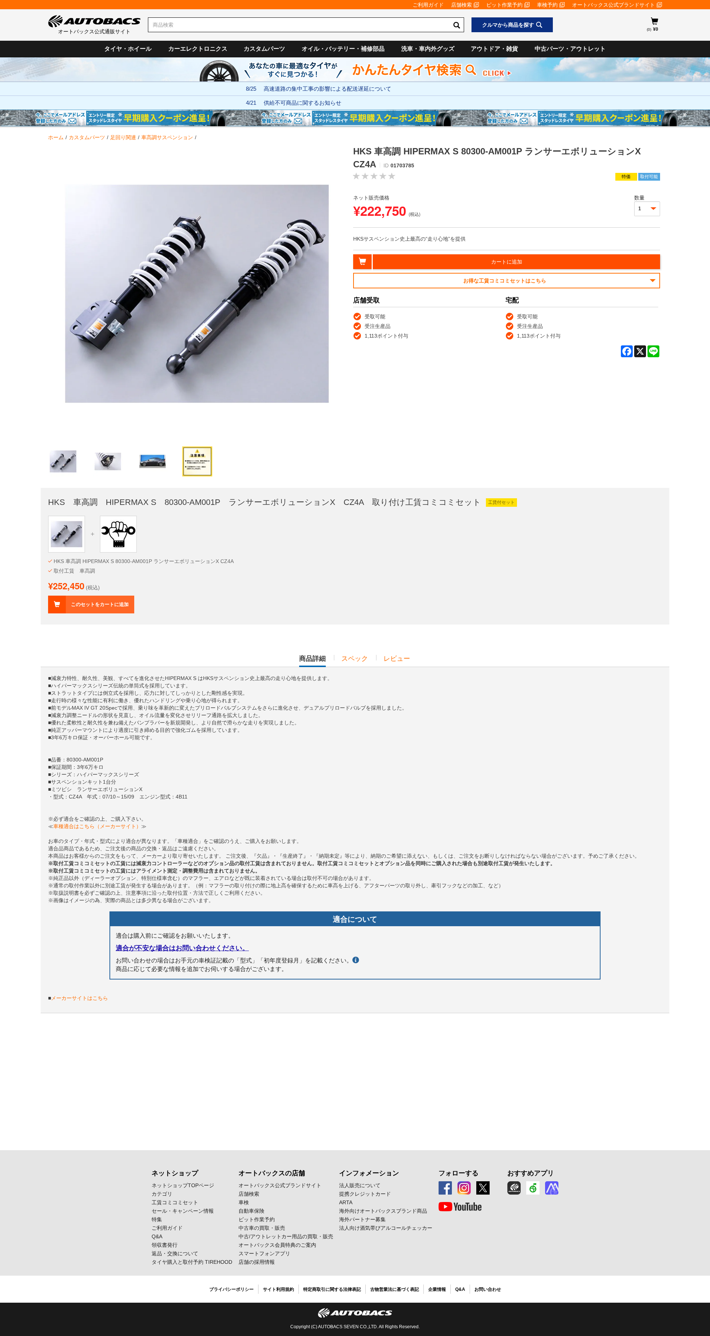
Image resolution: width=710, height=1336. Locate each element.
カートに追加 (506, 262)
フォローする (459, 1173)
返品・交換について (175, 1253)
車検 (244, 1202)
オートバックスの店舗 (272, 1173)
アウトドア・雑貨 (494, 49)
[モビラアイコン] (551, 1188)
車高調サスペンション (167, 137)
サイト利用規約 (278, 1289)
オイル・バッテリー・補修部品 (343, 49)
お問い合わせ (487, 1289)
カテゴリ (162, 1194)
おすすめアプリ (530, 1173)
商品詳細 (312, 660)
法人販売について (360, 1185)
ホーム (56, 137)
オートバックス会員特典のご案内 (277, 1245)
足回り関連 (123, 137)
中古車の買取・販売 (262, 1228)
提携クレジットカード (365, 1194)
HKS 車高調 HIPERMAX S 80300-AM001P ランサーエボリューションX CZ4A (144, 561)
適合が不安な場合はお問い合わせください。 (182, 948)
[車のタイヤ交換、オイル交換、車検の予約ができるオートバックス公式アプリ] (514, 1188)
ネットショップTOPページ (183, 1185)
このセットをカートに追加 (100, 604)
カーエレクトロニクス (197, 49)
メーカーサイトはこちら (79, 998)
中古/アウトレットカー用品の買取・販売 (286, 1236)
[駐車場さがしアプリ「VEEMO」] (533, 1188)
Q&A (157, 1236)
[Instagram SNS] (464, 1188)
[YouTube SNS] (460, 1206)
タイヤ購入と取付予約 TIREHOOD (192, 1262)
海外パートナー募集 (362, 1219)
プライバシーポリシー (231, 1289)
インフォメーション (369, 1173)
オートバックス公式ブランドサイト (613, 5)
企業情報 (437, 1289)
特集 (157, 1219)
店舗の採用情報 (257, 1262)
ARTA (345, 1202)
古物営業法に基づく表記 (394, 1289)
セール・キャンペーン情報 (183, 1211)
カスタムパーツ (264, 49)
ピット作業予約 (504, 5)
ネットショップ (175, 1173)
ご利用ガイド (428, 5)
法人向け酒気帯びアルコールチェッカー (385, 1228)
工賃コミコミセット (175, 1202)
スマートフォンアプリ (264, 1253)
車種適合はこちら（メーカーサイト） (97, 826)
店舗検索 (461, 5)
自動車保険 (251, 1211)
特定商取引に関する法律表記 (332, 1289)
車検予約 (547, 5)
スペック (354, 658)
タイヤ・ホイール (128, 49)
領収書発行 (165, 1245)
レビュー (396, 658)
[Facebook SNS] (445, 1188)
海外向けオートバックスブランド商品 (383, 1211)
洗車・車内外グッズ (427, 49)
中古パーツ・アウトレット (570, 49)
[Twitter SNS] (483, 1188)
